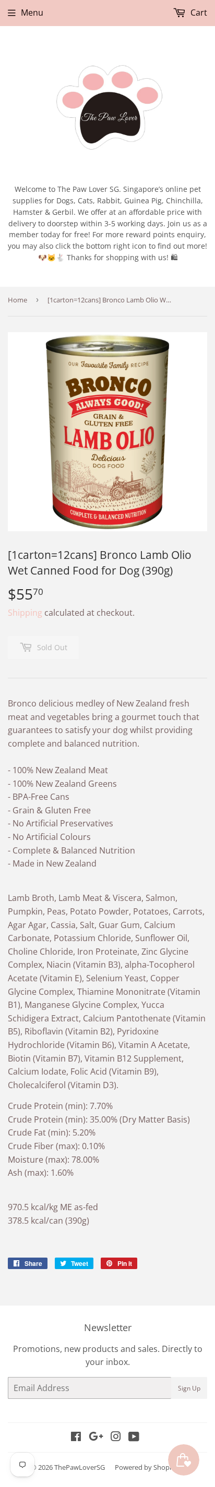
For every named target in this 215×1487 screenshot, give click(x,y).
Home (17, 299)
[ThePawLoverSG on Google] (96, 1437)
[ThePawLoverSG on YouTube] (133, 1437)
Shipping (25, 612)
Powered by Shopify (146, 1467)
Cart (197, 12)
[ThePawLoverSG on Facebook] (75, 1437)
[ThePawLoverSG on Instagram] (116, 1437)
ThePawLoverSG (79, 1467)
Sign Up (189, 1388)
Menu (32, 12)
